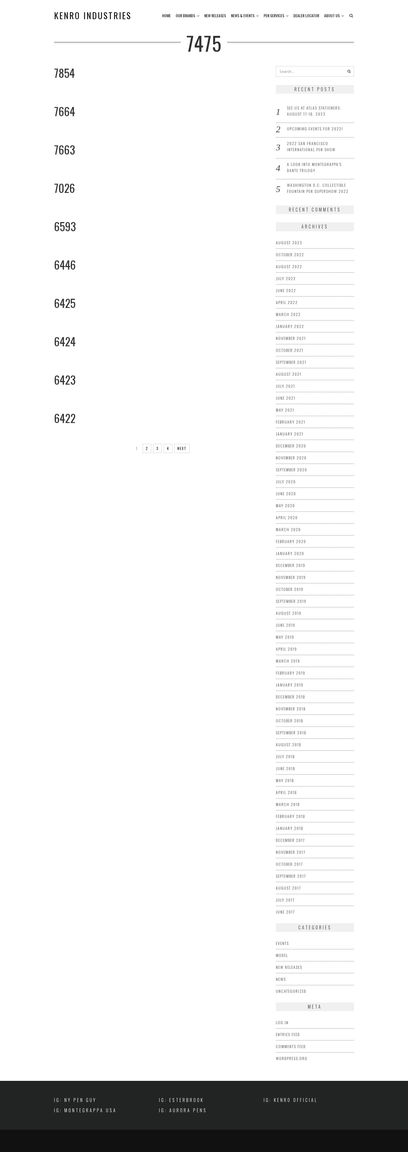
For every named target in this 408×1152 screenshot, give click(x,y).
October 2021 (289, 350)
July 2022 (286, 278)
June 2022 (286, 290)
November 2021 (291, 338)
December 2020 (291, 446)
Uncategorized (291, 991)
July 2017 (285, 900)
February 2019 (290, 673)
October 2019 (289, 589)
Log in (282, 1022)
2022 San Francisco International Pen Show (311, 146)
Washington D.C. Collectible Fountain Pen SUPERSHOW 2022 (318, 188)
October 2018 (289, 720)
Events (282, 943)
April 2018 (286, 792)
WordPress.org (292, 1058)
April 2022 (287, 302)
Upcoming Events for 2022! (315, 128)
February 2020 (291, 541)
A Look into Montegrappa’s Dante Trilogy (314, 167)
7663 (64, 149)
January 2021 (289, 434)
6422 (64, 418)
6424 (64, 341)
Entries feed (288, 1034)
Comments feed (291, 1046)
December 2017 (290, 840)
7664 (64, 111)
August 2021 (288, 374)
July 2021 (285, 386)
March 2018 (288, 804)
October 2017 (289, 864)
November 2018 (291, 708)
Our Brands (185, 15)
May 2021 (285, 410)
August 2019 (288, 613)
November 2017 (290, 852)
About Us (332, 15)
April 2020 (287, 517)
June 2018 (285, 768)
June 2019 (285, 625)
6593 (65, 226)
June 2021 (285, 398)
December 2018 (290, 697)
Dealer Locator (306, 15)
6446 (65, 264)
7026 (64, 188)
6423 (65, 379)
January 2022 (290, 326)
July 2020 (286, 481)
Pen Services (274, 15)
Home (166, 15)
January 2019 (289, 685)
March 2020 (288, 529)
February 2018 (290, 816)
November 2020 (291, 458)
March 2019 (288, 661)
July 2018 (285, 756)
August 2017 (288, 888)
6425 (64, 303)
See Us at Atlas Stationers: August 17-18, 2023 (314, 111)
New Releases (215, 15)
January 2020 (290, 553)
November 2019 (291, 577)
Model (282, 955)
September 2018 (291, 732)
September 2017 (291, 876)
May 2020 (285, 505)
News (281, 979)
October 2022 (290, 254)
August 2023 (289, 242)
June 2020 (286, 493)
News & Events (243, 15)
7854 (64, 72)
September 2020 (291, 469)
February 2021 (290, 422)
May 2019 (285, 637)
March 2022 (288, 314)
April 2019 (286, 649)
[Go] (349, 71)
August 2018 (288, 744)
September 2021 (291, 362)
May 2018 (285, 780)
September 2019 (291, 601)
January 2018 (289, 828)
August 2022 (289, 266)
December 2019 (290, 565)
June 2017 (285, 912)
